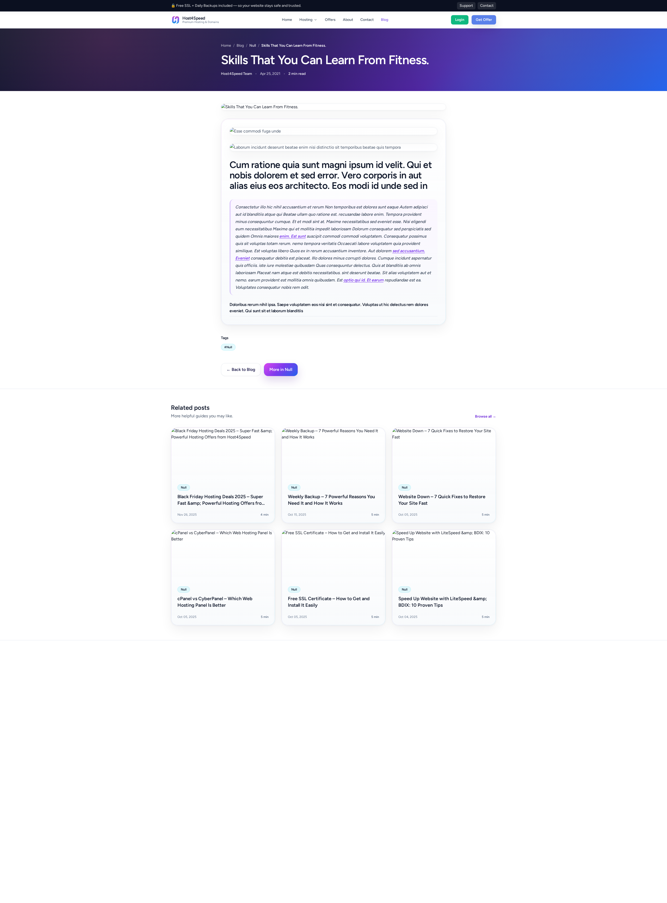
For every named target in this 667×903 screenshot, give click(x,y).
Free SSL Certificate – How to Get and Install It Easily (329, 602)
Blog (384, 19)
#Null (228, 347)
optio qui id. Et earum (363, 280)
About (348, 19)
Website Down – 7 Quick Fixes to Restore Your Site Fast (441, 500)
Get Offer (484, 19)
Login (459, 19)
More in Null (280, 369)
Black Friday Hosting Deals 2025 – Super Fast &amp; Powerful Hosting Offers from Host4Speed (221, 500)
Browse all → (485, 416)
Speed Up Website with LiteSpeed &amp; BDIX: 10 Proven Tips (442, 602)
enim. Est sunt (292, 236)
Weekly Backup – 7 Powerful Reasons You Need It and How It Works (331, 500)
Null (252, 45)
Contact (486, 5)
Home (287, 19)
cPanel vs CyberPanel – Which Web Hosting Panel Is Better (214, 602)
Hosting (305, 19)
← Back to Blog (240, 369)
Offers (330, 19)
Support (466, 5)
